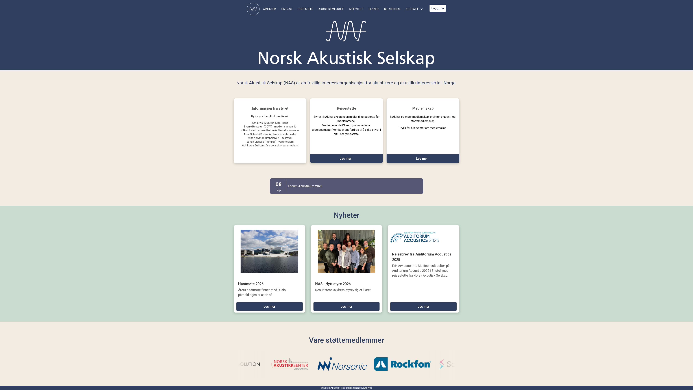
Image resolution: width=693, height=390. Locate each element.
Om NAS (286, 9)
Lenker (374, 9)
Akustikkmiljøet (331, 9)
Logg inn (437, 8)
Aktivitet (356, 9)
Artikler (269, 9)
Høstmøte (305, 9)
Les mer (269, 306)
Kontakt (412, 9)
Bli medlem (392, 9)
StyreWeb (366, 387)
